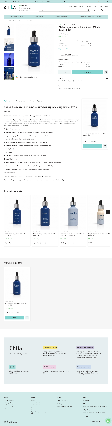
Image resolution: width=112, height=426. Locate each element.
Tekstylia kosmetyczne (61, 17)
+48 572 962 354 (26, 8)
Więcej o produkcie (63, 49)
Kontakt (106, 6)
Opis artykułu (8, 101)
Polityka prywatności (36, 414)
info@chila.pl (86, 400)
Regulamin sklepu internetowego (39, 412)
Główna (7, 20)
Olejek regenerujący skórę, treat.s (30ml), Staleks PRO (94, 134)
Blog (101, 6)
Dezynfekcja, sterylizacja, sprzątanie (91, 17)
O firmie (70, 6)
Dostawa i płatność (78, 6)
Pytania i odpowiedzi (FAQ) (37, 402)
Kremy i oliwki (30, 20)
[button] (108, 212)
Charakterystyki (21, 101)
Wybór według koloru (9, 408)
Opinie (32, 101)
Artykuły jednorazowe (16, 17)
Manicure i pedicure (22, 20)
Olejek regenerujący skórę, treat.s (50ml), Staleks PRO (44, 234)
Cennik (95, 6)
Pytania (39, 101)
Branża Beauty (39, 17)
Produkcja (88, 6)
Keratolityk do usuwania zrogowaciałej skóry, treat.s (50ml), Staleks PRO (73, 234)
